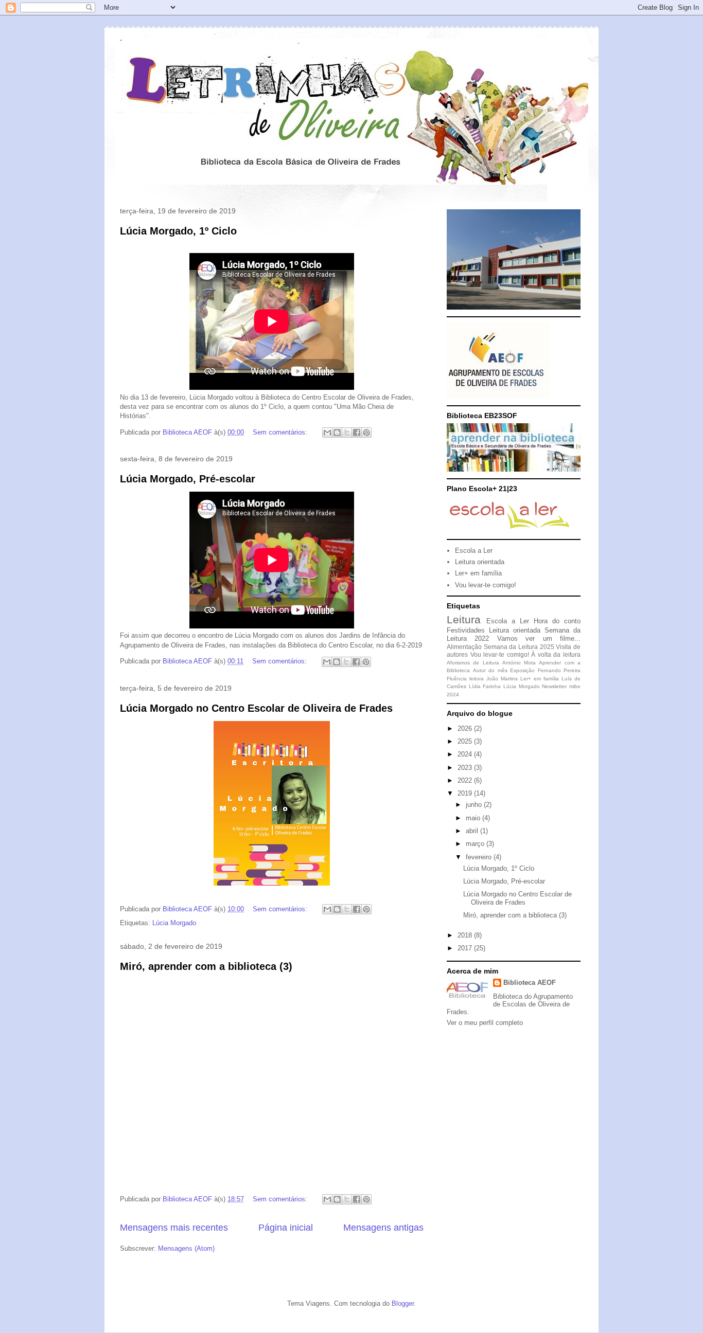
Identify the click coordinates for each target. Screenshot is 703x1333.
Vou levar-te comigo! (485, 585)
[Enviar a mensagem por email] (327, 432)
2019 (466, 793)
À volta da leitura (556, 654)
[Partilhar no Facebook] (356, 432)
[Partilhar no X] (347, 432)
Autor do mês (490, 670)
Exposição (522, 670)
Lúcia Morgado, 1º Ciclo (178, 231)
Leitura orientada (479, 562)
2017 (466, 948)
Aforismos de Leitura (473, 662)
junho (475, 804)
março (476, 844)
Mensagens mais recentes (174, 1227)
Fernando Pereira (559, 670)
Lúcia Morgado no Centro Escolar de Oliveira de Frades (256, 708)
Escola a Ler (474, 550)
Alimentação (464, 646)
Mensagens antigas (383, 1227)
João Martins (502, 678)
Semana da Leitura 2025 (519, 646)
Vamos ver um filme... (539, 638)
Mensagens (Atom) (186, 1248)
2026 (466, 728)
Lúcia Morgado (174, 923)
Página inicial (285, 1227)
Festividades (466, 630)
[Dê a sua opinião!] (337, 432)
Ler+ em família (478, 573)
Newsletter (554, 686)
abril (473, 831)
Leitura (464, 619)
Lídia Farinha (485, 686)
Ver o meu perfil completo (485, 1022)
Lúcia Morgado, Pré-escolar (187, 478)
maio (474, 818)
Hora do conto (557, 621)
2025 (466, 741)
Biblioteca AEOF (529, 982)
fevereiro (480, 857)
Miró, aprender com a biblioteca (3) (206, 966)
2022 (466, 780)
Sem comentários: (281, 432)
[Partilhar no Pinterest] (366, 432)
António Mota (519, 662)
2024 (466, 754)
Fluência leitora (465, 678)
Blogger (403, 1303)
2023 (466, 767)
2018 (466, 935)
